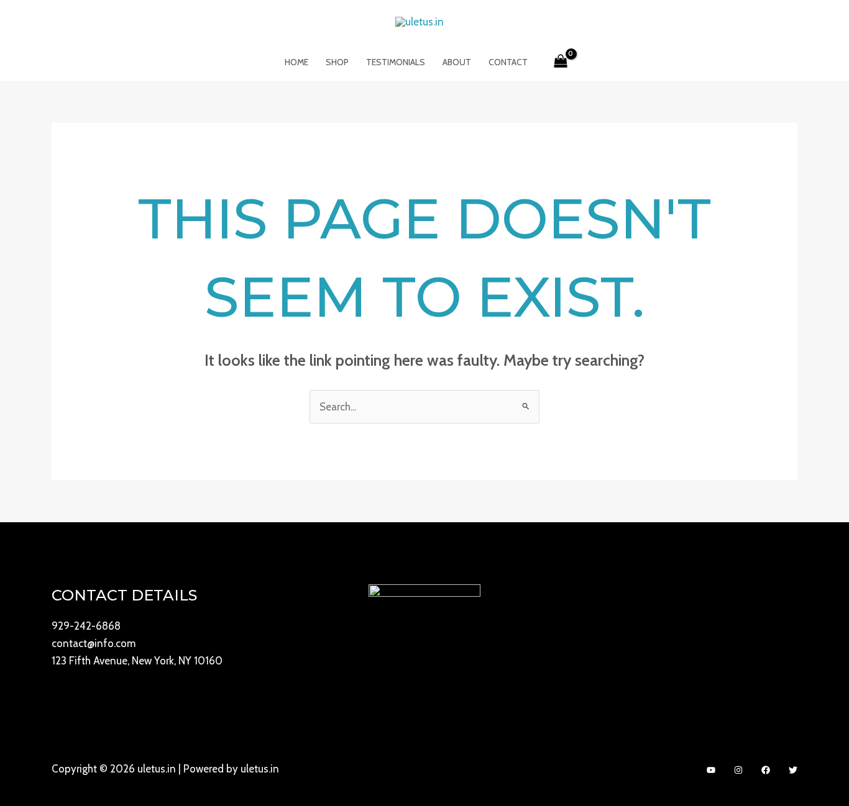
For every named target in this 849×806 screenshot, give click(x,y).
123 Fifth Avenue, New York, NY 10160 (137, 660)
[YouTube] (711, 770)
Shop (337, 62)
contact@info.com (93, 643)
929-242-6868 (86, 626)
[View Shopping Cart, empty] (561, 62)
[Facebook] (765, 770)
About (457, 62)
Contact (508, 62)
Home (296, 62)
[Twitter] (793, 770)
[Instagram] (738, 770)
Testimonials (395, 62)
